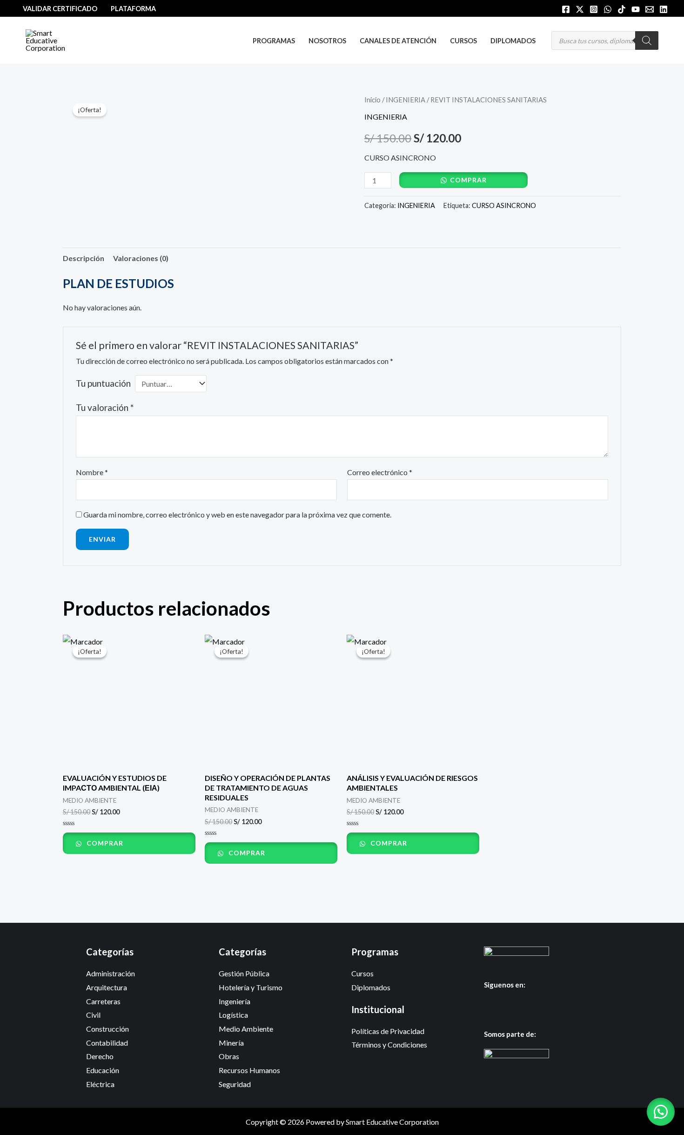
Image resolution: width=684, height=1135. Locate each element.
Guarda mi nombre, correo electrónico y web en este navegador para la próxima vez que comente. (237, 514)
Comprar (468, 180)
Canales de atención (398, 41)
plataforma (133, 9)
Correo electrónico (379, 472)
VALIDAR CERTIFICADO (60, 9)
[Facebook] (566, 9)
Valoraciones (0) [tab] (140, 258)
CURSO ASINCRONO (504, 205)
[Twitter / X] (580, 9)
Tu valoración (105, 407)
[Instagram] (594, 9)
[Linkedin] (663, 9)
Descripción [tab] (83, 258)
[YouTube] (635, 9)
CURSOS (463, 41)
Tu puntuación (103, 383)
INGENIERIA (405, 99)
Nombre (92, 472)
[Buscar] (646, 40)
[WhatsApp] (608, 9)
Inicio (372, 99)
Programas (274, 41)
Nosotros (327, 41)
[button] (661, 1112)
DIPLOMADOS (513, 41)
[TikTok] (621, 9)
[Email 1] (649, 9)
